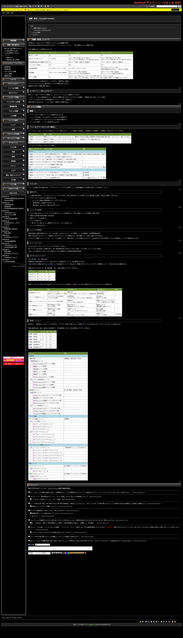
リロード (12, 6)
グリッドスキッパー (39, 408)
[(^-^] (72, 553)
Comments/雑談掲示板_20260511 (14, 208)
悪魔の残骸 (7, 251)
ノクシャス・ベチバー (40, 395)
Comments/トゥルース (10, 257)
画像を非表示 (66, 488)
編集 (17, 6)
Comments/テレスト (10, 212)
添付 (25, 6)
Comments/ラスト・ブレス (12, 222)
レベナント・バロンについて (42, 30)
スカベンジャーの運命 (40, 400)
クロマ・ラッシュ (39, 384)
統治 (35, 374)
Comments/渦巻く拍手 (10, 247)
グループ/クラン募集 (10, 71)
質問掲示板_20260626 (10, 229)
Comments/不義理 (9, 261)
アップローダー (18, 10)
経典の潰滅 (7, 233)
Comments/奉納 (8, 200)
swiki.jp (91, 624)
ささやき (6, 224)
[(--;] (78, 553)
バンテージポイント (39, 363)
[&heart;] (83, 553)
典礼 (35, 371)
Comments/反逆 (8, 204)
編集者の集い (8, 76)
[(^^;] (80, 553)
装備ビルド (9, 57)
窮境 (35, 366)
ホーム (6, 6)
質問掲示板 (7, 69)
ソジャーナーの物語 (39, 387)
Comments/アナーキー (10, 245)
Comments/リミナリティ (11, 237)
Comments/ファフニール (11, 253)
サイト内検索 (150, 6)
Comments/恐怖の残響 (10, 218)
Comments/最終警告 (10, 241)
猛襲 (62, 43)
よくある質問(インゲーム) (11, 53)
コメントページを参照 (55, 488)
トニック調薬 (36, 32)
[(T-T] (82, 553)
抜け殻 (36, 369)
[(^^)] (70, 553)
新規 (21, 6)
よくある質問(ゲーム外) (11, 50)
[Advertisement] (13, 27)
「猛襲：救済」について (40, 28)
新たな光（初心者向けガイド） (13, 48)
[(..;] (75, 553)
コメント (35, 34)
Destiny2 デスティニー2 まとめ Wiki (157, 2)
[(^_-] (77, 553)
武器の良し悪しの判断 (12, 59)
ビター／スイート (39, 377)
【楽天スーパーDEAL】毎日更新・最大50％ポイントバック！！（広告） (48, 10)
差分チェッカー (8, 10)
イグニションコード (39, 382)
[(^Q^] (74, 553)
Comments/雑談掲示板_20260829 (14, 198)
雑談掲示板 (7, 67)
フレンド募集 (8, 73)
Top (4, 13)
